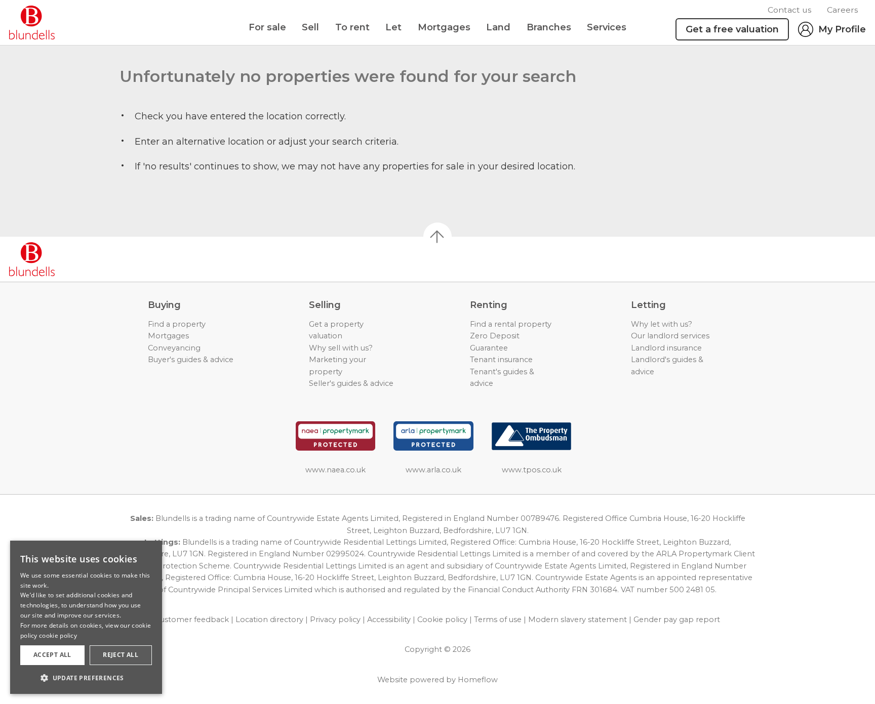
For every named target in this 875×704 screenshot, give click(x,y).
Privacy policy (335, 619)
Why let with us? (661, 324)
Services (606, 27)
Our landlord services (670, 335)
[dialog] (86, 617)
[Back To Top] (437, 237)
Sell (310, 27)
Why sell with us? (341, 348)
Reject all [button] (120, 654)
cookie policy (58, 635)
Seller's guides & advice (351, 383)
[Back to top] (66, 259)
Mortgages (444, 27)
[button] (86, 678)
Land (498, 27)
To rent (352, 27)
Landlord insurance (666, 348)
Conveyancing (174, 348)
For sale (267, 27)
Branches (549, 27)
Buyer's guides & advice (190, 359)
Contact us (789, 10)
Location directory (269, 619)
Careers (842, 10)
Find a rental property (510, 324)
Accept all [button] (52, 654)
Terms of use (498, 619)
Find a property (177, 324)
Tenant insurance (501, 359)
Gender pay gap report (676, 619)
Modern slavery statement (577, 619)
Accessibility (389, 619)
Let (393, 27)
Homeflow (478, 679)
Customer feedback (192, 619)
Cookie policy (442, 619)
